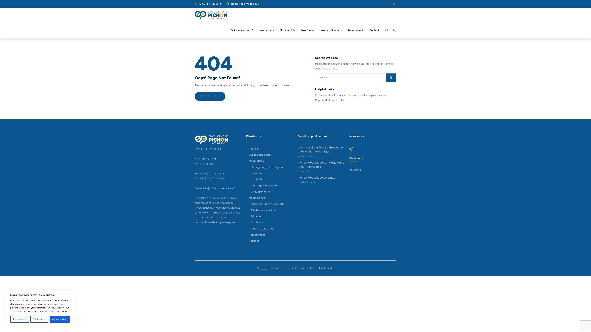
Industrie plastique (262, 228)
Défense (256, 216)
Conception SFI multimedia (317, 268)
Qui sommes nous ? (260, 154)
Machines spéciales (263, 210)
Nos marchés (257, 197)
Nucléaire (257, 222)
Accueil (253, 148)
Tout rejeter (39, 319)
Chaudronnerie (260, 191)
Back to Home (210, 96)
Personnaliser (19, 319)
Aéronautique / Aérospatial (268, 204)
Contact (254, 240)
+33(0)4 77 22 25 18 (210, 3)
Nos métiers (256, 160)
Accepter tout (59, 319)
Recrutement (257, 234)
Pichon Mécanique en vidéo (316, 178)
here (351, 95)
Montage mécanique (264, 185)
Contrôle (256, 179)
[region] (40, 308)
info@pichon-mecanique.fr (245, 3)
